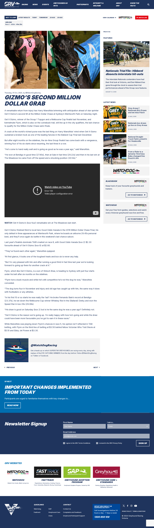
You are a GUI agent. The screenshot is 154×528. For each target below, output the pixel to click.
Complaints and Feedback (72, 512)
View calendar (108, 17)
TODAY (34, 17)
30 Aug (59, 17)
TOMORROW (43, 17)
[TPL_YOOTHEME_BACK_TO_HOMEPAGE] (12, 4)
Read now (12, 405)
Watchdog (37, 509)
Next (95, 367)
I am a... (110, 422)
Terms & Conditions (139, 511)
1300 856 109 (101, 517)
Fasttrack (37, 512)
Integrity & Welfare (98, 4)
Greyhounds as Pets (60, 4)
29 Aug (52, 17)
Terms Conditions (84, 443)
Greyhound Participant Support (74, 516)
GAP (50, 509)
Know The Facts (134, 4)
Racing (25, 4)
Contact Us (67, 509)
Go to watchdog (135, 195)
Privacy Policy (117, 443)
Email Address (69, 432)
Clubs (50, 516)
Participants (82, 4)
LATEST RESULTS (24, 17)
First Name (68, 422)
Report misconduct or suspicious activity (103, 506)
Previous (10, 367)
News (34, 4)
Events (45, 4)
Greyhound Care (54, 512)
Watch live (142, 17)
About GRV (119, 4)
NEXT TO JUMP (11, 17)
